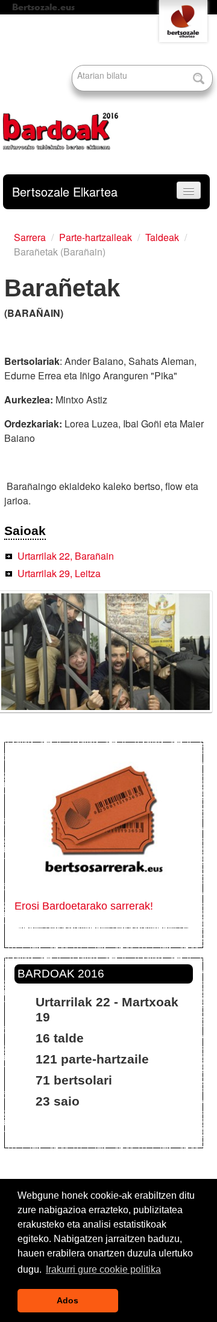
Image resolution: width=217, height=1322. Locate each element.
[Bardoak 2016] (60, 86)
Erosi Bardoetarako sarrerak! (83, 906)
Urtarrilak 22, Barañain (65, 556)
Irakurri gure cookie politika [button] (103, 1269)
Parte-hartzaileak (95, 237)
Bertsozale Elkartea (65, 191)
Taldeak (162, 237)
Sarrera (30, 237)
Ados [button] (67, 1300)
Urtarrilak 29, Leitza (59, 573)
